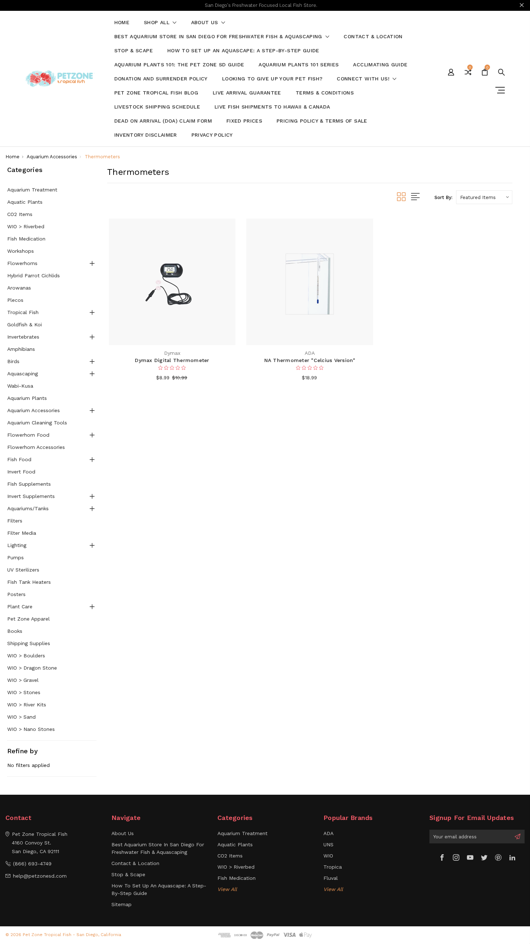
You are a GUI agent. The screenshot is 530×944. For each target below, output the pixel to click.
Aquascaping (22, 373)
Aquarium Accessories (33, 410)
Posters (16, 594)
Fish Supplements (29, 484)
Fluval (330, 878)
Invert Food (21, 472)
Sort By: (443, 197)
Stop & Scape (133, 50)
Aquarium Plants (27, 398)
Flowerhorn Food (28, 435)
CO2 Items (19, 214)
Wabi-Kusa (20, 386)
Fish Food (19, 459)
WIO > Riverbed (25, 226)
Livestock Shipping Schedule (157, 107)
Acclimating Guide (380, 64)
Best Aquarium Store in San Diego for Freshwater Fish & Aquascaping (219, 36)
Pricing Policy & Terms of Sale (322, 121)
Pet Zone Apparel (28, 619)
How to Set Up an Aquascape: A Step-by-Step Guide (243, 50)
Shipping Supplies (28, 643)
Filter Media (21, 533)
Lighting (16, 545)
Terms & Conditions (325, 93)
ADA (328, 833)
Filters (14, 521)
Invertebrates (23, 337)
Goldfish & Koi (24, 324)
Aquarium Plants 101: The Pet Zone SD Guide (179, 64)
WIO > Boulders (26, 655)
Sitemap (121, 904)
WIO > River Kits (26, 704)
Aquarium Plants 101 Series (299, 64)
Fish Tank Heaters (29, 582)
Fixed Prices (244, 121)
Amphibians (21, 349)
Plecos (15, 300)
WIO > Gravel (23, 680)
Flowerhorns (22, 263)
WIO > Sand (21, 717)
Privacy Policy (212, 135)
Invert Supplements (31, 496)
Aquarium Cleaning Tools (37, 422)
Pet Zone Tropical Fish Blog (156, 93)
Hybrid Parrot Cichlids (33, 275)
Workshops (20, 251)
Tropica (332, 867)
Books (14, 631)
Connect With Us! (364, 78)
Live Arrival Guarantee (247, 93)
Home (121, 22)
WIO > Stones (23, 692)
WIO (328, 856)
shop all (157, 22)
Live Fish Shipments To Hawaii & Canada (272, 107)
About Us (205, 22)
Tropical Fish (23, 312)
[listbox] (484, 197)
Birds (13, 361)
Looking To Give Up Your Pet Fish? (272, 78)
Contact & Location (373, 36)
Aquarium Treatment (32, 190)
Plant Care (19, 606)
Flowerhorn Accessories (36, 447)
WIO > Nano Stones (31, 729)
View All (227, 889)
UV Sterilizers (23, 570)
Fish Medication (26, 239)
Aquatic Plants (25, 202)
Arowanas (19, 288)
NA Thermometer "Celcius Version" (309, 360)
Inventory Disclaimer (145, 135)
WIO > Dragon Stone (32, 668)
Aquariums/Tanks (28, 508)
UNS (328, 844)
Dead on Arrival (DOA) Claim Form (163, 121)
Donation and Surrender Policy (161, 78)
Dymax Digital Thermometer (172, 360)
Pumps (15, 557)
